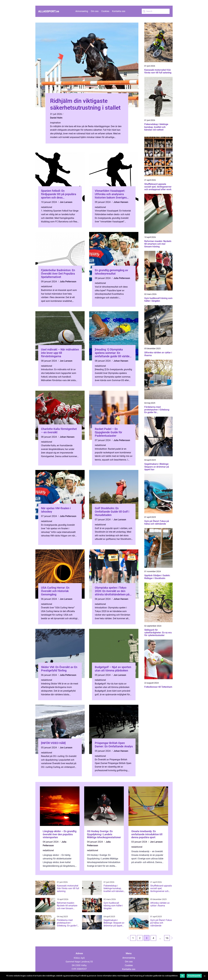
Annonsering (81, 11)
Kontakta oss (118, 11)
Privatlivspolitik (194, 976)
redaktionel (46, 207)
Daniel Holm (56, 117)
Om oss (94, 11)
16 (167, 938)
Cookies (105, 11)
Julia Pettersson (68, 281)
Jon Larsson (66, 202)
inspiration (55, 122)
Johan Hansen (120, 202)
